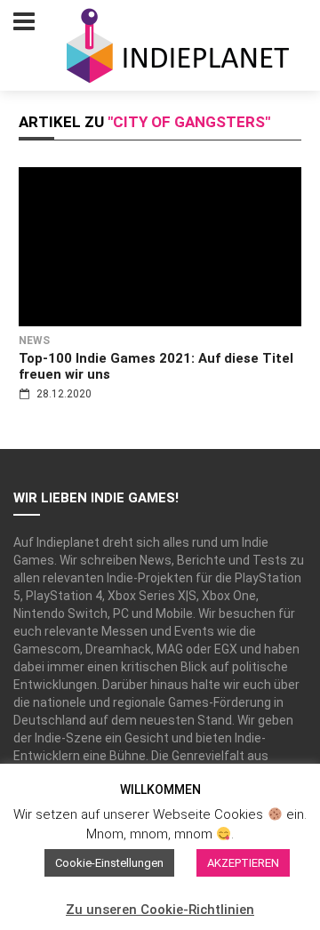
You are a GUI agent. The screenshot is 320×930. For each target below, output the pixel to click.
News (34, 340)
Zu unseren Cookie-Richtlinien (160, 910)
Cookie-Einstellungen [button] (109, 863)
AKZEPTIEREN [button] (243, 863)
